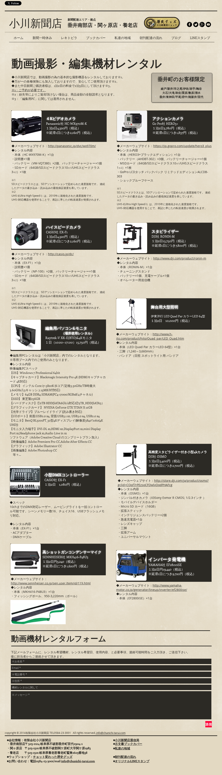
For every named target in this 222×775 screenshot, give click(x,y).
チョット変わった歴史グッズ (52, 757)
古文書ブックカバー (128, 744)
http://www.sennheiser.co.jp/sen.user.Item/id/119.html (51, 583)
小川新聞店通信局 (127, 740)
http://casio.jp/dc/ (61, 254)
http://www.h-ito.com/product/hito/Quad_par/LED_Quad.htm (150, 336)
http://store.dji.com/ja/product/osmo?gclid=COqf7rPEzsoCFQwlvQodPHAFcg (163, 482)
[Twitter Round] (195, 24)
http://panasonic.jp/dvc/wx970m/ (72, 146)
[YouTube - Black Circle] (208, 24)
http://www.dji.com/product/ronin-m (179, 258)
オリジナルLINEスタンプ (132, 761)
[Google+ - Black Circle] (202, 24)
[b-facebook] (189, 24)
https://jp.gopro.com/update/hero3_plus (182, 146)
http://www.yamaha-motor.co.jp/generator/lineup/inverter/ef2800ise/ (151, 587)
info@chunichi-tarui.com (111, 732)
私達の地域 (122, 748)
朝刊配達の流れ (125, 757)
